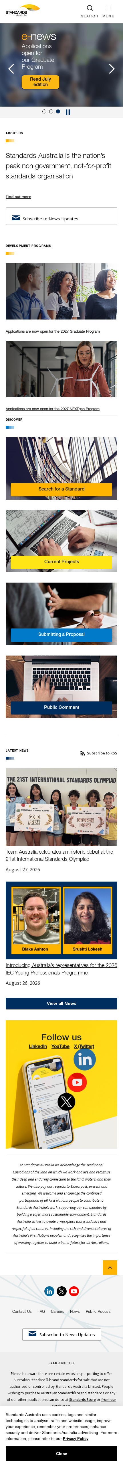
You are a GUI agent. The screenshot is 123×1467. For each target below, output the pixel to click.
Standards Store (82, 1399)
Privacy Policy (75, 1439)
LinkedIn (38, 1047)
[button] (108, 11)
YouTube (60, 1047)
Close (61, 1453)
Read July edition (40, 82)
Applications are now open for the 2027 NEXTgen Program (53, 409)
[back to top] (110, 1267)
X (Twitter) (84, 1047)
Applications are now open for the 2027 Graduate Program (53, 331)
